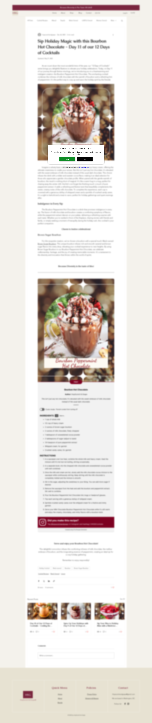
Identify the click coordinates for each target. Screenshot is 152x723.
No (85, 159)
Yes (67, 159)
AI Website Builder (84, 167)
